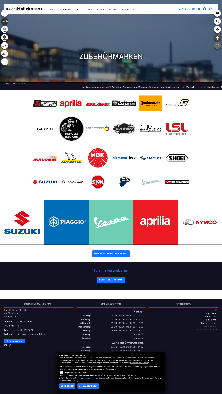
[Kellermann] (98, 128)
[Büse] (98, 103)
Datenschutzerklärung (139, 363)
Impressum (211, 313)
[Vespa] (150, 182)
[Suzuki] (45, 182)
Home (52, 10)
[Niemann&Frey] (124, 158)
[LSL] (177, 129)
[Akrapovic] (45, 103)
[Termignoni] (124, 182)
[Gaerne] (177, 103)
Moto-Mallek (128, 10)
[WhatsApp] (217, 45)
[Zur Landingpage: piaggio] (4, 29)
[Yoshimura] (177, 182)
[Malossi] (45, 158)
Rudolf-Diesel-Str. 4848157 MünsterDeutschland (15, 313)
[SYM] (98, 182)
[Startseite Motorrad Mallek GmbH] (25, 9)
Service (112, 10)
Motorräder (66, 10)
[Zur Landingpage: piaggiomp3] (4, 61)
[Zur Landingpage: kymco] (4, 53)
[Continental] (150, 103)
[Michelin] (71, 158)
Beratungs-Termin (111, 279)
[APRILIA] (71, 103)
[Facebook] (217, 37)
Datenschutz (210, 316)
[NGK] (98, 158)
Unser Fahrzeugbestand (111, 253)
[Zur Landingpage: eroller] (4, 13)
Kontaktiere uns (14, 341)
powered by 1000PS (206, 329)
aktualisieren (210, 326)
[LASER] (124, 128)
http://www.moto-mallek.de (31, 334)
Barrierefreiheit (209, 323)
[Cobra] (124, 103)
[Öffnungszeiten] (217, 13)
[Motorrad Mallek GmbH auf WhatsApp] (210, 9)
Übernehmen (67, 386)
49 (18, 325)
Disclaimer (211, 319)
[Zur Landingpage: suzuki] (4, 37)
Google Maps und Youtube (75, 372)
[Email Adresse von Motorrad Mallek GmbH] (198, 9)
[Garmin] (45, 129)
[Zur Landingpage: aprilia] (4, 21)
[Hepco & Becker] (71, 129)
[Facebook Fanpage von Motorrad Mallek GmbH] (204, 9)
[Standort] (217, 29)
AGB (215, 310)
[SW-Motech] (71, 182)
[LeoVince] (150, 129)
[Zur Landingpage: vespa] (4, 45)
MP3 (90, 10)
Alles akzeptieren (88, 386)
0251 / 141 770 (189, 9)
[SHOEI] (177, 158)
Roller (80, 10)
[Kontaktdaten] (217, 21)
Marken (100, 10)
